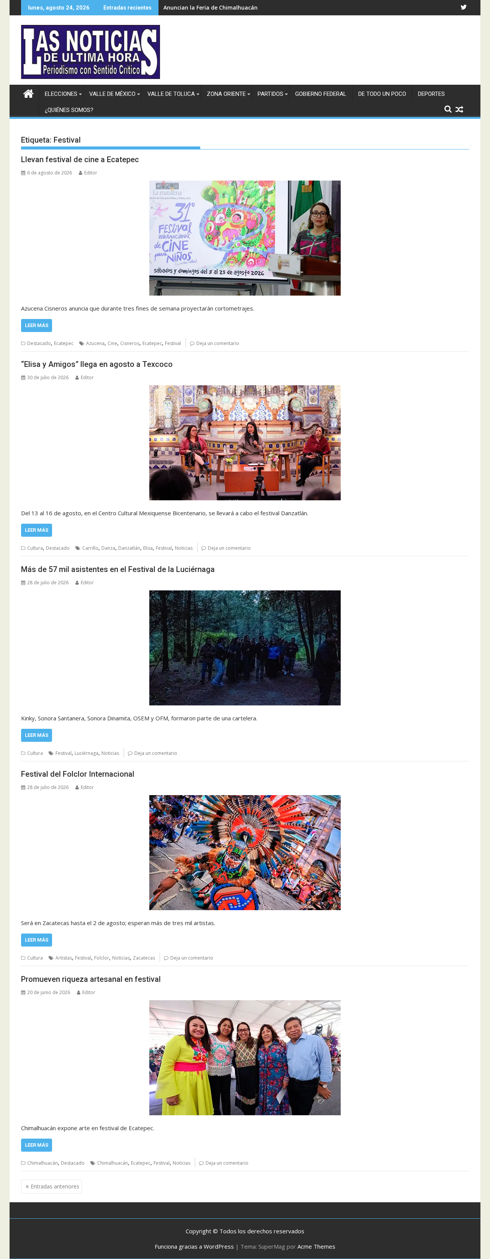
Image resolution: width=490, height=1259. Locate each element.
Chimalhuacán (42, 1163)
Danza (108, 548)
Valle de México (112, 93)
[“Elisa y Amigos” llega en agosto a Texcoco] (245, 442)
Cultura (35, 548)
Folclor (101, 958)
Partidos (270, 93)
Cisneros (129, 343)
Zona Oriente (226, 93)
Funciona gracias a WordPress (194, 1246)
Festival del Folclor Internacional (77, 774)
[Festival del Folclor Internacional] (245, 852)
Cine (112, 343)
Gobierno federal (320, 93)
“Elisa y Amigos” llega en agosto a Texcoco (97, 364)
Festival (173, 343)
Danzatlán (129, 548)
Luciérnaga (86, 753)
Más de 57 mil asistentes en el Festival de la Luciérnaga (118, 569)
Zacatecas (144, 958)
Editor (90, 172)
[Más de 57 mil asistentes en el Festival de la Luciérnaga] (245, 647)
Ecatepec (64, 343)
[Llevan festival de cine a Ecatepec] (245, 238)
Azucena (95, 343)
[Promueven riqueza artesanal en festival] (245, 1057)
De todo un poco (382, 93)
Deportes (431, 93)
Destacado (39, 343)
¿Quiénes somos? (69, 110)
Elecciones (61, 93)
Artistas (64, 958)
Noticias (184, 548)
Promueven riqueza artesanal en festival (91, 979)
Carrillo (90, 548)
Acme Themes (316, 1246)
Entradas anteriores (55, 1186)
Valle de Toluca (171, 93)
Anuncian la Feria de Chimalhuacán (210, 7)
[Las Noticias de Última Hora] (28, 92)
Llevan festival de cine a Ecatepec (80, 159)
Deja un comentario (217, 343)
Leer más (36, 325)
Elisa (148, 548)
